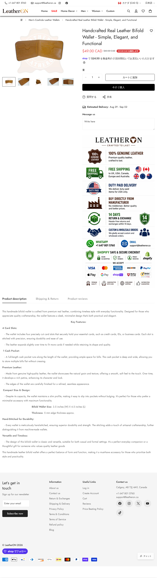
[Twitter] (138, 503)
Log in (86, 488)
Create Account (91, 493)
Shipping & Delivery (59, 503)
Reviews (87, 503)
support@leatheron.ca (127, 497)
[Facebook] (66, 3)
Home (44, 11)
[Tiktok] (120, 512)
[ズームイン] (68, 33)
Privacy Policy (56, 509)
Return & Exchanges (59, 498)
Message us (88, 114)
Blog (51, 530)
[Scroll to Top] (151, 561)
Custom (110, 11)
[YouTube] (147, 503)
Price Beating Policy (93, 509)
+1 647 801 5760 (125, 493)
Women (96, 11)
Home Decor (68, 11)
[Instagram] (59, 3)
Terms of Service (57, 519)
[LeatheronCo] (15, 11)
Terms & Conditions (59, 514)
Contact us (54, 493)
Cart (85, 498)
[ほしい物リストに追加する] (151, 30)
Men (83, 11)
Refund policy (56, 524)
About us (53, 488)
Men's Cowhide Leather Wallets (44, 20)
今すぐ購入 (118, 87)
